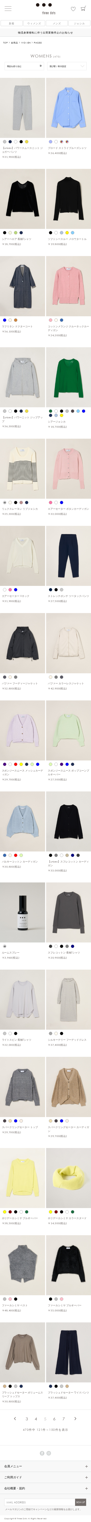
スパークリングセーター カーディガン (68, 1129)
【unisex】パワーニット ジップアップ (22, 419)
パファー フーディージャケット (20, 683)
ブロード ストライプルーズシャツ (67, 148)
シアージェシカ (57, 421)
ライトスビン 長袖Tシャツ (17, 1040)
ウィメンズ (34, 23)
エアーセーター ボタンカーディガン (68, 509)
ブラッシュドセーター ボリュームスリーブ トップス (22, 1394)
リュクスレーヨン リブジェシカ (20, 509)
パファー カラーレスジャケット (66, 683)
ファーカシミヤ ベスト (15, 1305)
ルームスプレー (11, 952)
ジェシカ (79, 23)
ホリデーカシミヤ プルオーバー (20, 1218)
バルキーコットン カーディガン (20, 861)
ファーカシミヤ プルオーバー (64, 1305)
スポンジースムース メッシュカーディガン (22, 772)
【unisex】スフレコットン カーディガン (68, 863)
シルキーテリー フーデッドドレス (67, 1040)
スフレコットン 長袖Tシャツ (64, 952)
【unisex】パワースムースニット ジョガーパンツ (22, 150)
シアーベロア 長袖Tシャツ (17, 239)
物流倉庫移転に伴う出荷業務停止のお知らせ (45, 32)
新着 (11, 23)
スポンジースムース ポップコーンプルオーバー (68, 772)
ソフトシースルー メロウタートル (67, 239)
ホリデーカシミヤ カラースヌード (67, 1218)
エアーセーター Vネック (16, 596)
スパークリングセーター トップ (20, 1127)
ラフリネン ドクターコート (17, 326)
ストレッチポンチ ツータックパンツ (68, 596)
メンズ (57, 23)
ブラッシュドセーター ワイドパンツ (68, 1392)
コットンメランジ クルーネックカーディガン (68, 328)
